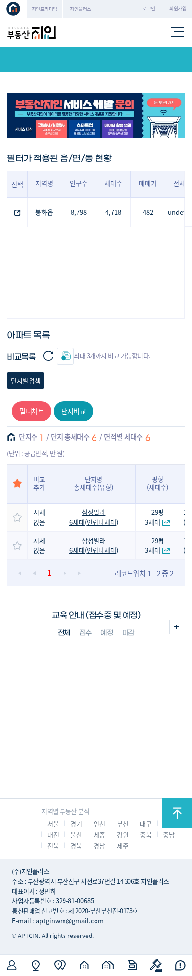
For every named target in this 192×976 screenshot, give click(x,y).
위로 (177, 813)
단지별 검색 (25, 380)
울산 (76, 834)
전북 (53, 845)
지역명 (44, 183)
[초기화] (48, 356)
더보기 (176, 627)
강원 (122, 834)
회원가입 (177, 8)
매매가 (148, 183)
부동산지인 (31, 32)
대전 (53, 834)
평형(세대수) (157, 483)
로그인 (148, 8)
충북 (145, 834)
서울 (53, 823)
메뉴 (177, 32)
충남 (168, 834)
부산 (122, 823)
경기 (76, 823)
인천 (99, 823)
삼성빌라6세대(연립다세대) (93, 517)
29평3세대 (154, 517)
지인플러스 (80, 8)
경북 (76, 845)
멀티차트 (31, 411)
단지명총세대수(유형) (93, 483)
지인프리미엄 (44, 8)
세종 (99, 834)
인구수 (79, 183)
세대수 (113, 183)
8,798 (79, 212)
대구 (145, 823)
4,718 (113, 212)
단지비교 (73, 411)
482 (148, 212)
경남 (99, 845)
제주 (122, 845)
